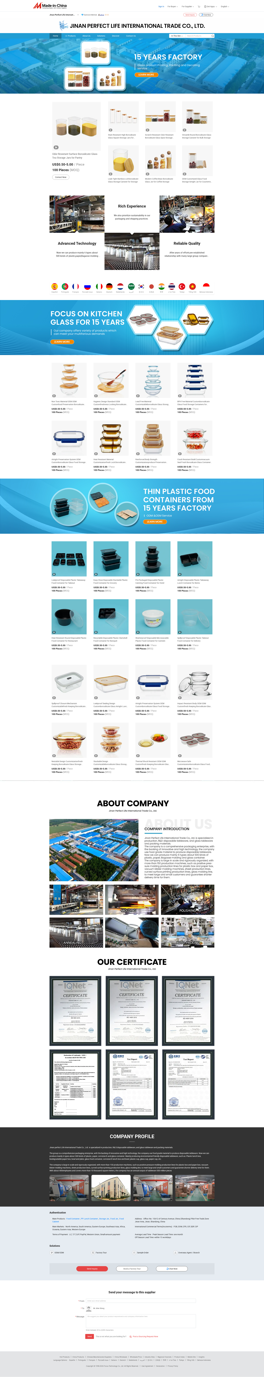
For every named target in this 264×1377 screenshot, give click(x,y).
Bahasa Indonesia (204, 1360)
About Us (86, 35)
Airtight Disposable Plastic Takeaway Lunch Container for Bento (193, 581)
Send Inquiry (190, 15)
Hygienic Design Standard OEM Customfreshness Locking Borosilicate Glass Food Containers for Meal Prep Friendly (110, 403)
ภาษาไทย (172, 1360)
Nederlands (133, 1360)
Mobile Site (192, 1357)
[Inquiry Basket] (199, 6)
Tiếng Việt (190, 1360)
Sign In (161, 6)
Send (89, 1336)
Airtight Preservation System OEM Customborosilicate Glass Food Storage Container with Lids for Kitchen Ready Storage (68, 461)
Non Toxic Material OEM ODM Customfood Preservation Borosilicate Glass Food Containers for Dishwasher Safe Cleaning (68, 403)
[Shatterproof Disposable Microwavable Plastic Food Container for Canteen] (152, 616)
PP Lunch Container (89, 1218)
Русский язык (103, 1360)
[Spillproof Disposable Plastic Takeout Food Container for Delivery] (194, 616)
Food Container (73, 1218)
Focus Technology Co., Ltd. (114, 1366)
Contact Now (60, 177)
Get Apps (210, 6)
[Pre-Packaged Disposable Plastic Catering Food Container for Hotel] (152, 558)
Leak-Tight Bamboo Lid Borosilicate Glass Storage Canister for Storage (123, 180)
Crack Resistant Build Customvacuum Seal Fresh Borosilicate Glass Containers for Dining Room (194, 461)
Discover (115, 35)
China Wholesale (121, 1357)
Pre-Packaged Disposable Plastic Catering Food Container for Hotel (149, 581)
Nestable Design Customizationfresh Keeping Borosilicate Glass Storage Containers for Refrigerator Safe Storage (69, 763)
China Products (78, 1357)
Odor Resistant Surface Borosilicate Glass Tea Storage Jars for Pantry (74, 155)
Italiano (114, 1360)
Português (82, 1360)
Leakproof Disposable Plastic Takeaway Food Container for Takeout (68, 581)
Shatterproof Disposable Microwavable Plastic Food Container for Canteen (152, 639)
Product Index (179, 1357)
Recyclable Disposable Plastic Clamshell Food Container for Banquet (110, 639)
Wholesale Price (136, 1357)
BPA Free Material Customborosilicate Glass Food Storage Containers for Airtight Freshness (193, 403)
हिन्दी (164, 1360)
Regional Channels (164, 1357)
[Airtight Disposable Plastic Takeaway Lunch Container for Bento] (194, 558)
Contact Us (131, 35)
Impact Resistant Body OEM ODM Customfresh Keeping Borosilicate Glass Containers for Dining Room (194, 705)
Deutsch (123, 1360)
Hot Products (65, 1357)
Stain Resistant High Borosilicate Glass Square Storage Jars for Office (122, 136)
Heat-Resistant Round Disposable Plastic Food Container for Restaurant (69, 639)
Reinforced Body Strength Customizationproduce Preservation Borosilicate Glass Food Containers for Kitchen (151, 461)
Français (92, 1360)
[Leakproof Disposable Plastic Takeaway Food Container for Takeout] (69, 558)
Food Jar (114, 1218)
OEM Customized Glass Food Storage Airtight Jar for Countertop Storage (197, 180)
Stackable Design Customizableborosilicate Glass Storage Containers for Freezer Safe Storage (110, 763)
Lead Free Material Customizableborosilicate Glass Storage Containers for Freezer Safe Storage (152, 403)
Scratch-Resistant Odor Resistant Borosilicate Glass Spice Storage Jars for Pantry (159, 136)
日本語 (157, 1360)
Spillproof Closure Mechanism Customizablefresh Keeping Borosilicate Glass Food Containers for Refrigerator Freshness (68, 705)
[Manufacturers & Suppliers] (50, 5)
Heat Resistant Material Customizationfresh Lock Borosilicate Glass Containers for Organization (109, 461)
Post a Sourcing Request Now (144, 1336)
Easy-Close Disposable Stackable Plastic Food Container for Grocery (111, 581)
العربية (142, 1360)
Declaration (160, 1366)
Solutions (101, 35)
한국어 (150, 1360)
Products (72, 35)
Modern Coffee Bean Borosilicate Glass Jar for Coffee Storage (159, 180)
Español (72, 1360)
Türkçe (181, 1360)
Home (55, 35)
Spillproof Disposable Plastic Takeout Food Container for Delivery (193, 639)
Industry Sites (150, 1357)
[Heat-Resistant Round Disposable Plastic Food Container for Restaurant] (69, 616)
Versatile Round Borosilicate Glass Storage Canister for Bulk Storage (196, 136)
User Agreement (147, 1366)
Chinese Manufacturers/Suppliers (99, 1357)
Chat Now (207, 15)
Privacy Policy (173, 1366)
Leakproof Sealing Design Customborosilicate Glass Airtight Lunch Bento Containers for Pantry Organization (111, 705)
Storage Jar (104, 1218)
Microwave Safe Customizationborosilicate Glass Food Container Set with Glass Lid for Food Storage (193, 763)
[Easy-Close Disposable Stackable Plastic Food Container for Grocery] (111, 558)
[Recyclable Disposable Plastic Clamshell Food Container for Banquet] (111, 616)
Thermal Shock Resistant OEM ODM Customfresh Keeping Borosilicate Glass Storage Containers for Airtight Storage (152, 763)
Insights (201, 1357)
